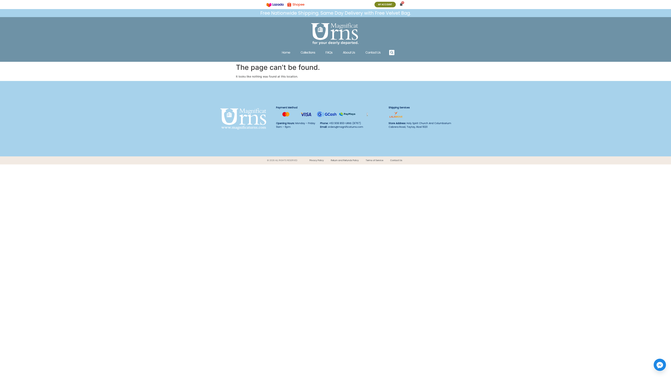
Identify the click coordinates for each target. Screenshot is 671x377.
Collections (308, 52)
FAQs (329, 52)
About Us (349, 52)
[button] (391, 52)
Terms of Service (374, 160)
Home (286, 52)
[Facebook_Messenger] (660, 366)
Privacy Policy (316, 160)
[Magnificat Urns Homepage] (335, 34)
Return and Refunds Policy (345, 160)
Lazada (278, 4)
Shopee (298, 4)
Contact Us (372, 52)
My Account (385, 4)
